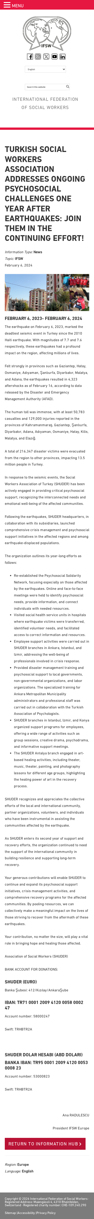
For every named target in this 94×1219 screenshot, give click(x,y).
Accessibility (26, 1213)
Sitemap (10, 1213)
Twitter (46, 56)
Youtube (54, 56)
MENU (18, 5)
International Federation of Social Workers (47, 34)
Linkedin (62, 56)
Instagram (38, 56)
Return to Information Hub (43, 1143)
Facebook (29, 56)
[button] (8, 5)
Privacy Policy (46, 1213)
